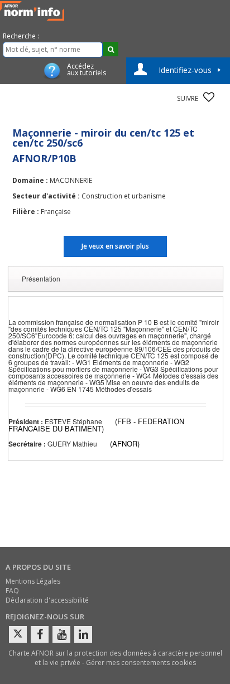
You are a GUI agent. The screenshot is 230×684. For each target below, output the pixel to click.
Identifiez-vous (185, 70)
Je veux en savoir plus (115, 246)
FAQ (12, 590)
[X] (18, 634)
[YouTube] (61, 634)
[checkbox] (209, 97)
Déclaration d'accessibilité (47, 600)
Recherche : (21, 36)
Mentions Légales (33, 581)
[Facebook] (40, 634)
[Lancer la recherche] (111, 49)
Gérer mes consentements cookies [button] (141, 662)
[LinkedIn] (83, 634)
